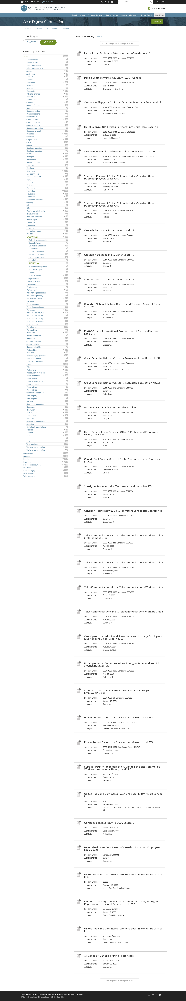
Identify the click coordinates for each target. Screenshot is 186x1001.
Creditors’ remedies (34, 151)
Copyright (35, 995)
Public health (31, 378)
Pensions (30, 352)
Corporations (31, 139)
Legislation (33, 260)
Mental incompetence (35, 307)
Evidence (30, 185)
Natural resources (33, 335)
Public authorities (33, 375)
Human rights (31, 219)
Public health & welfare (35, 381)
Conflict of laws (32, 119)
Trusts (28, 441)
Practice (29, 364)
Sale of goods (31, 412)
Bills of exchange (33, 94)
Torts (28, 435)
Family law (30, 191)
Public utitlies (31, 390)
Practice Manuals (78, 15)
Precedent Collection (95, 15)
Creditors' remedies (34, 148)
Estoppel (29, 182)
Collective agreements (38, 240)
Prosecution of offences (35, 372)
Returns (60, 995)
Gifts (28, 208)
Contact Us (161, 2)
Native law (30, 332)
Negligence (30, 338)
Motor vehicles (32, 324)
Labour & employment (32, 464)
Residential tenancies (35, 404)
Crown (29, 153)
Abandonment (32, 59)
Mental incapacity (33, 304)
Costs (28, 142)
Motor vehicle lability (34, 315)
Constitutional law (33, 122)
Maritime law (31, 290)
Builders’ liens (31, 99)
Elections (30, 168)
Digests (31, 42)
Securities (30, 418)
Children (29, 108)
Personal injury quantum (36, 355)
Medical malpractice (34, 298)
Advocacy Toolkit (146, 15)
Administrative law (33, 65)
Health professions (33, 213)
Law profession (32, 278)
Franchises (30, 196)
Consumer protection (34, 128)
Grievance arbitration (37, 245)
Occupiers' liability (33, 341)
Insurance (30, 228)
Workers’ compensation (35, 450)
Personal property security (36, 361)
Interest (29, 233)
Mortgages (30, 310)
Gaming (29, 202)
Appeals (29, 79)
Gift (27, 205)
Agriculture (30, 74)
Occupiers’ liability (33, 347)
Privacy (29, 367)
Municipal (27, 467)
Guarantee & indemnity (35, 211)
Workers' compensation (35, 447)
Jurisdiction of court (37, 254)
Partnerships (31, 350)
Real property (31, 395)
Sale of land (31, 415)
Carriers (29, 102)
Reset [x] (99, 37)
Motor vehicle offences (35, 321)
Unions (32, 272)
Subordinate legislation (38, 266)
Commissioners (35, 243)
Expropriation (31, 188)
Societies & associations (36, 427)
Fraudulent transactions (35, 199)
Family (26, 459)
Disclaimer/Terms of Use (47, 995)
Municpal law (31, 330)
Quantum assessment (35, 392)
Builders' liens (31, 96)
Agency (29, 71)
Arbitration (30, 82)
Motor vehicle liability (34, 318)
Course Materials (112, 15)
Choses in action (33, 111)
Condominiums (32, 116)
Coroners (30, 136)
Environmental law (33, 176)
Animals (29, 76)
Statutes (29, 429)
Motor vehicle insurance (36, 312)
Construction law (33, 125)
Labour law (55, 28)
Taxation (29, 432)
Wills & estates (32, 444)
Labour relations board (38, 257)
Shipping (67, 995)
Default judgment (33, 162)
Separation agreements (35, 421)
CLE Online (27, 28)
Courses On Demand (129, 15)
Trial (28, 438)
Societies (30, 424)
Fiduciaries (30, 193)
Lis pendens (31, 284)
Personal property (33, 358)
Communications (33, 113)
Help (73, 995)
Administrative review (34, 68)
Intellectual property (34, 231)
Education (30, 165)
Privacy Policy (25, 995)
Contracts (30, 133)
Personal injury (29, 470)
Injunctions (30, 222)
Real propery (31, 398)
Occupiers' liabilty (33, 344)
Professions (31, 370)
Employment (31, 171)
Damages (30, 156)
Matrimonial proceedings (36, 292)
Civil (46, 28)
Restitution (30, 409)
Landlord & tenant (33, 275)
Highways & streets (34, 216)
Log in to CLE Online (158, 8)
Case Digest (159, 15)
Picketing (65, 28)
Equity (28, 179)
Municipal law (31, 327)
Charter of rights (32, 105)
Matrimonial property (34, 295)
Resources (30, 407)
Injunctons (30, 225)
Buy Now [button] (157, 21)
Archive (48, 42)
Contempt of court (33, 131)
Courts (29, 145)
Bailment (29, 85)
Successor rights (35, 269)
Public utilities (31, 387)
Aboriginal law (32, 62)
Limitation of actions (34, 281)
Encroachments (32, 174)
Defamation (31, 159)
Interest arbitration (36, 251)
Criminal (26, 456)
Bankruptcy (30, 91)
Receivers (30, 401)
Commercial (28, 453)
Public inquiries (32, 384)
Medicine (30, 301)
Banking (29, 88)
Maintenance (31, 287)
